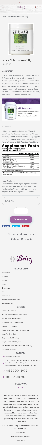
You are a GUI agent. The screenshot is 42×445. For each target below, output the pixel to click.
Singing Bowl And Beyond (11, 342)
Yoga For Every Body (9, 334)
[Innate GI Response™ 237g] (21, 54)
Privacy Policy (20, 432)
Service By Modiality (9, 311)
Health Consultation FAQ (11, 300)
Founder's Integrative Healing (12, 322)
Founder (5, 276)
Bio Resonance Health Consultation (14, 315)
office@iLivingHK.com (13, 356)
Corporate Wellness (9, 349)
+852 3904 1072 (16, 371)
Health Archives (7, 304)
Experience (6, 288)
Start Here (6, 272)
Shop (4, 292)
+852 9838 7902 (16, 377)
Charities (5, 280)
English (22, 2)
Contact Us (6, 296)
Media (4, 284)
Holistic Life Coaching (9, 326)
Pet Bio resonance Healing (11, 319)
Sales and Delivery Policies (20, 437)
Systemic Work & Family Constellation (15, 330)
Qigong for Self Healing (10, 338)
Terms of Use (20, 441)
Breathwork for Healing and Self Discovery (17, 346)
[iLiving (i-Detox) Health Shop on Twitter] (22, 388)
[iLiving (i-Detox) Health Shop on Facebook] (18, 388)
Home (4, 17)
